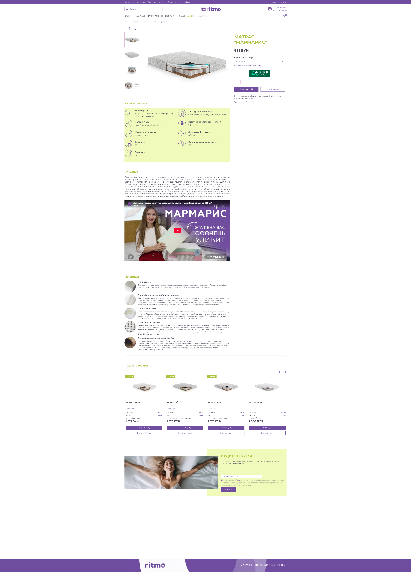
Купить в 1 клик (272, 89)
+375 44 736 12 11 (280, 8)
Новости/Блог (184, 2)
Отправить (228, 489)
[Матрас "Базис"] (267, 386)
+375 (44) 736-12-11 (245, 102)
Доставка (141, 2)
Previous (129, 29)
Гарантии (172, 2)
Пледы (181, 16)
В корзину (244, 89)
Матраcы (140, 16)
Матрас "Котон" (92, 402)
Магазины (202, 16)
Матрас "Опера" (50, 402)
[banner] (211, 9)
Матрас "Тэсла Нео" (340, 402)
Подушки (170, 16)
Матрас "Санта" (297, 402)
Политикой (240, 480)
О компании (129, 2)
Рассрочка (152, 2)
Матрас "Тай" (173, 402)
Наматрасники (155, 16)
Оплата (162, 2)
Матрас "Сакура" (133, 402)
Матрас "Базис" (256, 402)
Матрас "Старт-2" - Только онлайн (17, 402)
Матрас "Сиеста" (379, 402)
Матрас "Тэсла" (215, 402)
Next (135, 29)
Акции (190, 16)
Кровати (128, 16)
